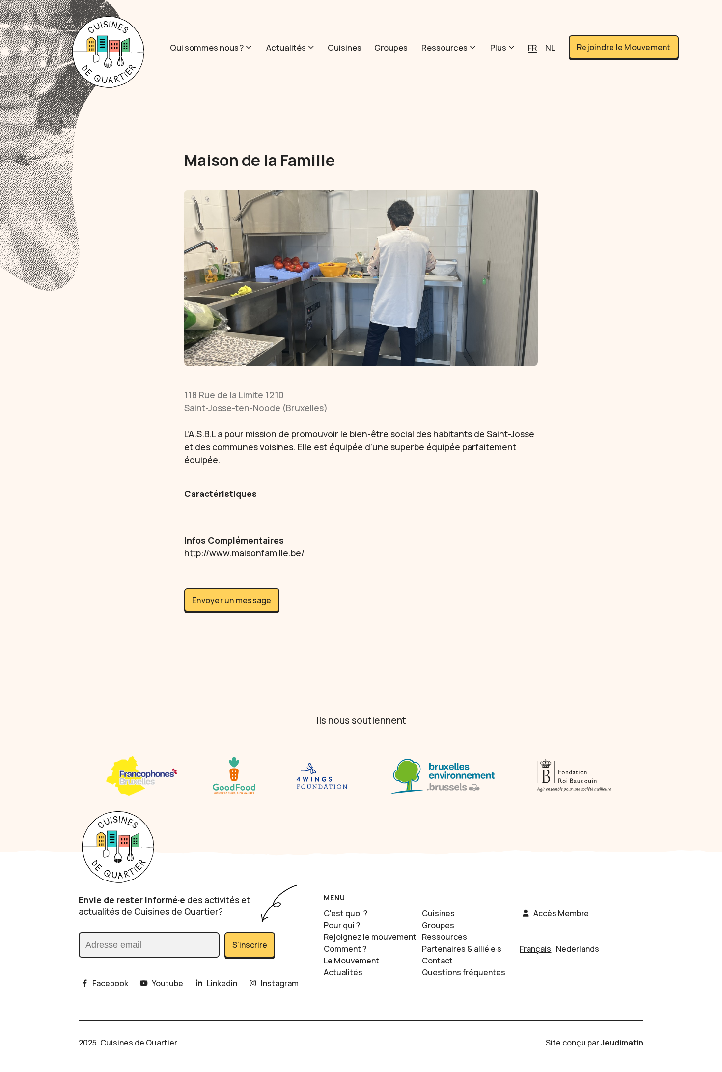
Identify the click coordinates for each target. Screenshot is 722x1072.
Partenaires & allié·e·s (461, 948)
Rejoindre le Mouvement (624, 47)
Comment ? (345, 948)
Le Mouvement (351, 960)
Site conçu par (594, 1042)
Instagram (280, 983)
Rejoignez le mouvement (370, 937)
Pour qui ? (342, 925)
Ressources (444, 47)
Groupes (391, 47)
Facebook (110, 983)
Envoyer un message (232, 600)
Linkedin (222, 983)
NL (550, 47)
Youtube (167, 983)
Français (535, 948)
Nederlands (577, 948)
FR (532, 47)
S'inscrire (249, 944)
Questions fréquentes (463, 972)
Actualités (286, 47)
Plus (498, 47)
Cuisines (344, 47)
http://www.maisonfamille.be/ (244, 553)
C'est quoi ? (345, 913)
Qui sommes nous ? (207, 47)
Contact (437, 960)
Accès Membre (561, 913)
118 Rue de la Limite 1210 (234, 395)
